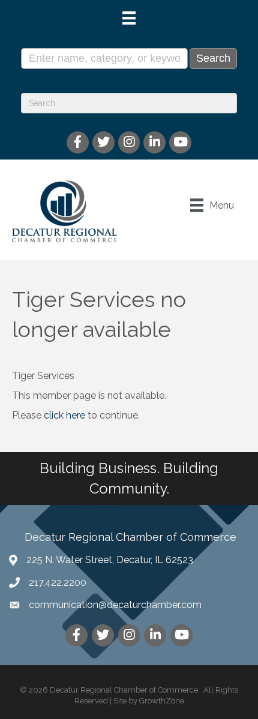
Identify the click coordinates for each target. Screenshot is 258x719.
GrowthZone (161, 700)
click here (64, 415)
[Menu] (129, 18)
